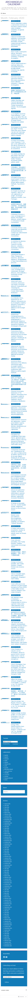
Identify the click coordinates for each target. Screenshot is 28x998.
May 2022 (6, 893)
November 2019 (8, 945)
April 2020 (6, 937)
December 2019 (7, 944)
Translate (15, 744)
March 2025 (7, 833)
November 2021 (8, 903)
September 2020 (8, 928)
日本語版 (6, 772)
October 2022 (7, 884)
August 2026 (7, 803)
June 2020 (6, 933)
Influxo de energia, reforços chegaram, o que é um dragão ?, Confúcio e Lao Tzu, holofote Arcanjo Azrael (19, 683)
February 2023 (7, 877)
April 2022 (6, 895)
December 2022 (8, 881)
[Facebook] (4, 957)
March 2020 (7, 938)
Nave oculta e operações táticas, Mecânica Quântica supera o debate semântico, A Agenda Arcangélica (19, 55)
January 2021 (7, 921)
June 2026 (6, 807)
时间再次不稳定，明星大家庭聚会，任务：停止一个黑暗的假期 (18, 553)
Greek (5, 765)
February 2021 (7, 919)
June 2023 (6, 870)
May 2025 (6, 830)
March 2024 (7, 854)
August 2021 (7, 909)
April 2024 (6, 852)
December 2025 (8, 817)
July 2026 (6, 805)
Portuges (6, 758)
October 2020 (7, 926)
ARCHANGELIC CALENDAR (14, 3)
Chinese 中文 (7, 764)
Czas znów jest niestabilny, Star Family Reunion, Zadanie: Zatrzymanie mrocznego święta (18, 543)
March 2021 (7, 917)
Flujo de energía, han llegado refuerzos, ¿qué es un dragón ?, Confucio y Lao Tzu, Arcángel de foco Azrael (18, 704)
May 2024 (6, 851)
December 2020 (8, 923)
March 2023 (7, 875)
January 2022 (7, 900)
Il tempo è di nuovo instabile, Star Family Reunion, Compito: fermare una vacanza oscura (17, 565)
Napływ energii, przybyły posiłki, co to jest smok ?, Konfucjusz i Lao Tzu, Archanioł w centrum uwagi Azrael (18, 716)
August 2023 (7, 867)
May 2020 (6, 935)
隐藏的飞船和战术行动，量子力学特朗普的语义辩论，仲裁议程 (18, 91)
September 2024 (8, 844)
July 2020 (6, 931)
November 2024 (8, 840)
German (6, 776)
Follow (7, 982)
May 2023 (6, 872)
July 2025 (6, 826)
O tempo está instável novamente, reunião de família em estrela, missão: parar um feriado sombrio (18, 532)
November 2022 (8, 882)
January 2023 (7, 879)
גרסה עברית (6, 774)
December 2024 (8, 838)
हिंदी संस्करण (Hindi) (8, 769)
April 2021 (6, 916)
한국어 (5, 779)
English (6, 755)
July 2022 (6, 889)
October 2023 (7, 863)
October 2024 (7, 842)
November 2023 (8, 861)
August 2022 (7, 888)
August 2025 (7, 824)
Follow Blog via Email (9, 965)
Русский (6, 767)
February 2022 (7, 898)
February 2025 (7, 835)
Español (6, 757)
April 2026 (6, 810)
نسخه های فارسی (8, 771)
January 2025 (7, 837)
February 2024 (7, 856)
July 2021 (6, 910)
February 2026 (7, 814)
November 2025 (8, 819)
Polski (5, 760)
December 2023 (7, 859)
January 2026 (7, 816)
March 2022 (7, 896)
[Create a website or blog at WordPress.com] (26, 990)
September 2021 (8, 907)
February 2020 (7, 940)
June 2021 (6, 912)
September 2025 (8, 823)
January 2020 (7, 942)
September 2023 (8, 865)
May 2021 (6, 914)
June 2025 (6, 828)
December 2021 (7, 902)
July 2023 (6, 868)
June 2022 (6, 891)
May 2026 (6, 809)
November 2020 (8, 924)
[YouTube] (6, 957)
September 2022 (8, 886)
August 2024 (7, 845)
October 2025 (7, 821)
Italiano (6, 762)
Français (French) (8, 778)
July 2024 (6, 847)
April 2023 (6, 874)
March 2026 (7, 812)
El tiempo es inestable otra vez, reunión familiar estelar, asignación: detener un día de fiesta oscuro (18, 506)
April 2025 (6, 831)
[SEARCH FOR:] (14, 791)
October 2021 (7, 905)
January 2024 (7, 858)
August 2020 (7, 930)
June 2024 (6, 849)
